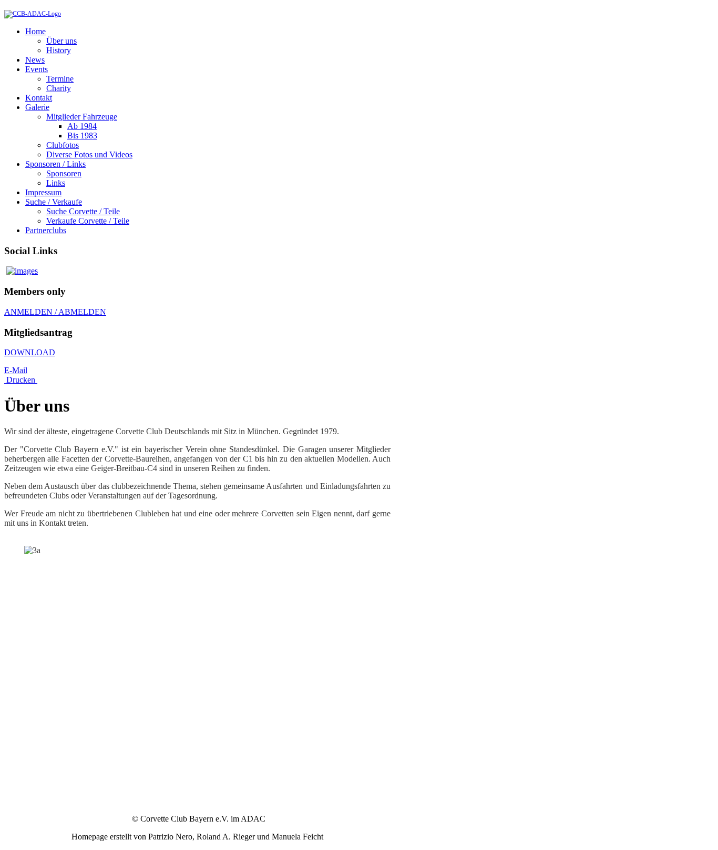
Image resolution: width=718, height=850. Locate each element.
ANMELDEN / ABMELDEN (55, 311)
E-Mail (15, 370)
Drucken (20, 379)
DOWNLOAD (29, 352)
